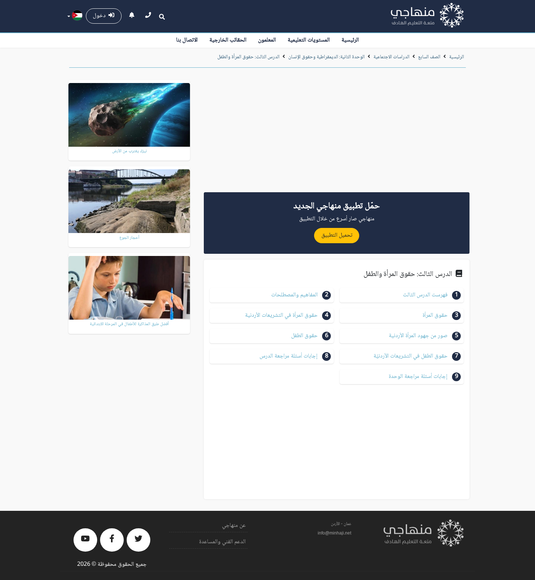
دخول (100, 16)
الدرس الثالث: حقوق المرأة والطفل (248, 57)
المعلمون (267, 40)
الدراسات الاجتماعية (391, 57)
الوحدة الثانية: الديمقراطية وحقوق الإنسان (326, 57)
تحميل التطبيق (336, 235)
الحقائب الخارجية (227, 40)
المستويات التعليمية (309, 40)
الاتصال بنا (187, 40)
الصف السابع (429, 57)
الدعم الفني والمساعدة (222, 542)
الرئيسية (350, 40)
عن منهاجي (234, 525)
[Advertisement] (336, 133)
